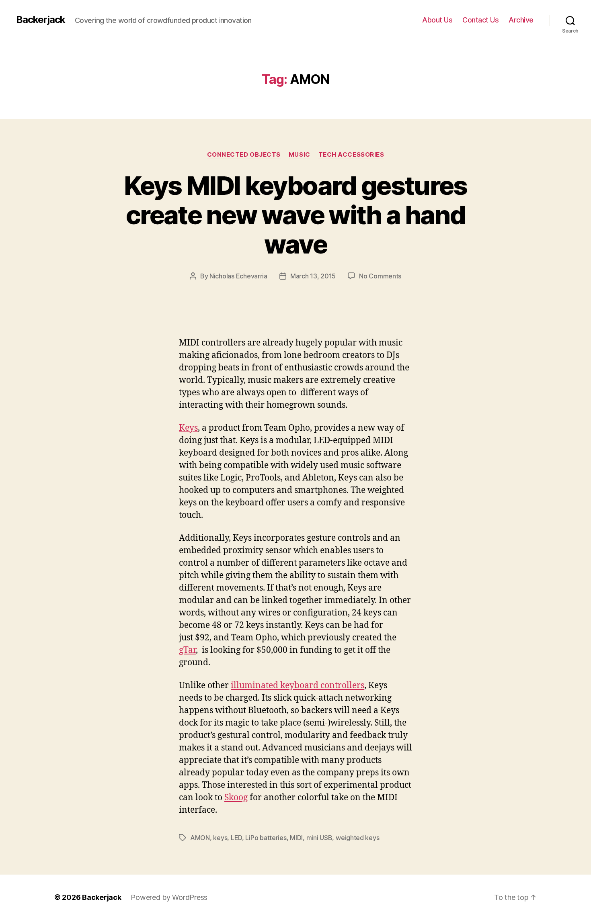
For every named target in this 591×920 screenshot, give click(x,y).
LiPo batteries (265, 838)
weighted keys (358, 838)
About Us (437, 20)
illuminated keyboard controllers (297, 685)
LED (236, 838)
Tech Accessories (351, 154)
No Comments (380, 276)
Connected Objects (244, 154)
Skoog (236, 797)
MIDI (296, 838)
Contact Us (480, 20)
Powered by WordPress (169, 897)
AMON (200, 838)
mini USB (319, 838)
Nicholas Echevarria (238, 276)
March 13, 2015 (313, 276)
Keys (188, 428)
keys (220, 838)
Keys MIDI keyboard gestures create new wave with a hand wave (295, 215)
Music (299, 154)
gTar (187, 650)
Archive (521, 20)
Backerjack (40, 20)
